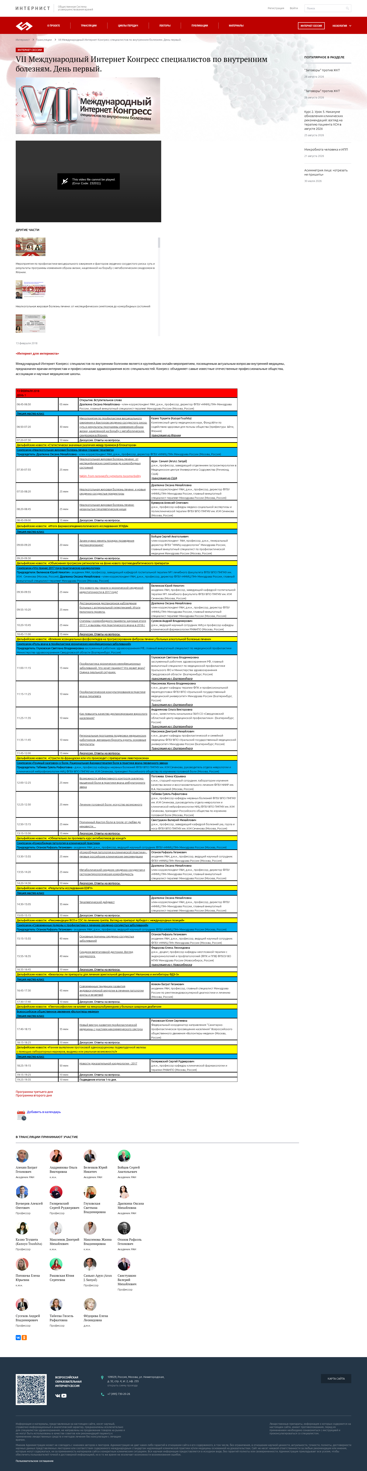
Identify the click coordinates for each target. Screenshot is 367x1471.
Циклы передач (128, 25)
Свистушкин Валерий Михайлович (127, 1279)
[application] (88, 181)
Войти (294, 8)
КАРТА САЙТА (336, 1378)
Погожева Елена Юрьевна (28, 1277)
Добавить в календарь (43, 1112)
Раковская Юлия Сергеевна (62, 1277)
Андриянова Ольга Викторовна (63, 1169)
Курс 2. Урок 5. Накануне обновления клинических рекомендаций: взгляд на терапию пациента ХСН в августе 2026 (323, 120)
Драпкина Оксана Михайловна (131, 1205)
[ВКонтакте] (18, 1337)
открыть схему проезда (122, 1385)
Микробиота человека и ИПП (326, 149)
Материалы (236, 25)
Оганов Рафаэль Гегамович (130, 1241)
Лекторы (164, 25)
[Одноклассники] (24, 1337)
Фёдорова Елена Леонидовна (96, 1318)
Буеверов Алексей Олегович (29, 1205)
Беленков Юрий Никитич (95, 1169)
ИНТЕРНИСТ (35, 8)
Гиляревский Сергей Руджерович (64, 1205)
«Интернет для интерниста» (37, 353)
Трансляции (89, 25)
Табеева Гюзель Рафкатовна (61, 1318)
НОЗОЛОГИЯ (340, 25)
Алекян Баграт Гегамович (26, 1169)
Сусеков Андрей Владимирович (28, 1318)
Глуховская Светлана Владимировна (95, 1207)
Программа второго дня (34, 1095)
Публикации (200, 25)
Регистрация (276, 8)
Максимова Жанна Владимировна (98, 1241)
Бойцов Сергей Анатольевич (129, 1169)
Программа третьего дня (34, 1091)
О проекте (53, 25)
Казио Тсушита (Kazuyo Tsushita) (29, 1241)
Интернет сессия (311, 25)
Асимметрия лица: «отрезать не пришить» (326, 172)
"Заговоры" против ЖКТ (322, 70)
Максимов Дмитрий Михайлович (64, 1241)
